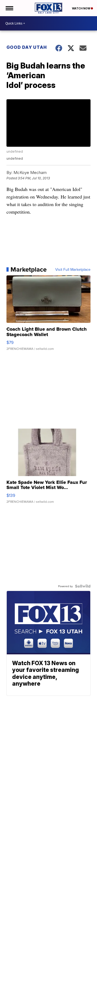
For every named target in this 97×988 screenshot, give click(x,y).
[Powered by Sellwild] (83, 586)
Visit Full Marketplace (73, 269)
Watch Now (81, 8)
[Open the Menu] (9, 8)
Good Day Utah (26, 47)
